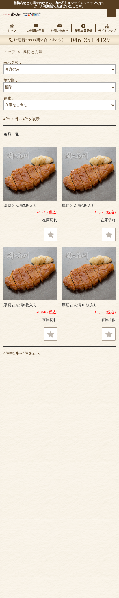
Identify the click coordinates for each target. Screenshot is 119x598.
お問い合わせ (59, 30)
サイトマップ (107, 30)
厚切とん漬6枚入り (78, 205)
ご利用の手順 (35, 30)
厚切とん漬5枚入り (20, 205)
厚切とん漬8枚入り (20, 305)
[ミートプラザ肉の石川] (22, 15)
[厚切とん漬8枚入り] (30, 274)
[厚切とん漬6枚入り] (89, 174)
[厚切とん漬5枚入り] (30, 174)
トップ (12, 30)
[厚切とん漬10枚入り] (89, 274)
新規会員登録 (83, 30)
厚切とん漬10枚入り (80, 305)
